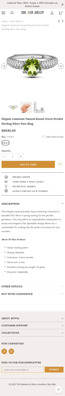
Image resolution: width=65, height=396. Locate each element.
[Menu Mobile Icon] (3, 13)
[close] (62, 4)
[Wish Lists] (60, 164)
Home (5, 21)
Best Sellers (16, 21)
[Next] (60, 66)
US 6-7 (5, 143)
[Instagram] (11, 351)
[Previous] (4, 66)
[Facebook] (4, 351)
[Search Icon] (12, 12)
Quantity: (6, 150)
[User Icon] (52, 13)
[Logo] (32, 12)
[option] (32, 66)
